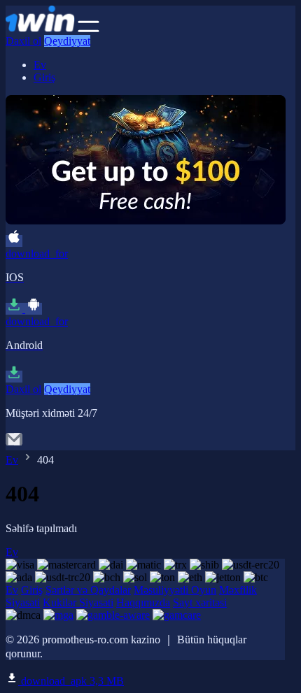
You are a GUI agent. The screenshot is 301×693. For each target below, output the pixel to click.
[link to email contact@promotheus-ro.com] (14, 444)
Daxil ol (23, 41)
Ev (40, 65)
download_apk (71, 681)
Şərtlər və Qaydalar (88, 590)
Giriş (44, 77)
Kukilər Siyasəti (78, 602)
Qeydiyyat (67, 41)
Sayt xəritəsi (200, 602)
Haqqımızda (143, 602)
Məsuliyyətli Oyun (175, 590)
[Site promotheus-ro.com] (40, 28)
